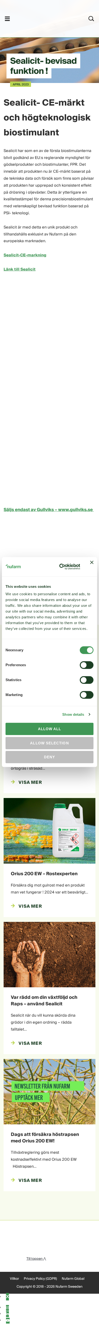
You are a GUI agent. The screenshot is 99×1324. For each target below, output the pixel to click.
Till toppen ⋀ (36, 1259)
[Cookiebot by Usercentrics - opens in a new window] (60, 567)
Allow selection (49, 743)
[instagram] (7, 1308)
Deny (49, 757)
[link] (43, 18)
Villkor (14, 1279)
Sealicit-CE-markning (25, 255)
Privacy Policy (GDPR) (40, 1279)
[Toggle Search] (91, 18)
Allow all (49, 729)
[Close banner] (91, 567)
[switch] (86, 665)
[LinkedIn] (7, 1314)
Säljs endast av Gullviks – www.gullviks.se (49, 509)
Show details (73, 714)
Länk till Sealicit (20, 269)
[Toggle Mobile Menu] (7, 18)
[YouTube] (8, 1321)
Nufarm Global (73, 1279)
